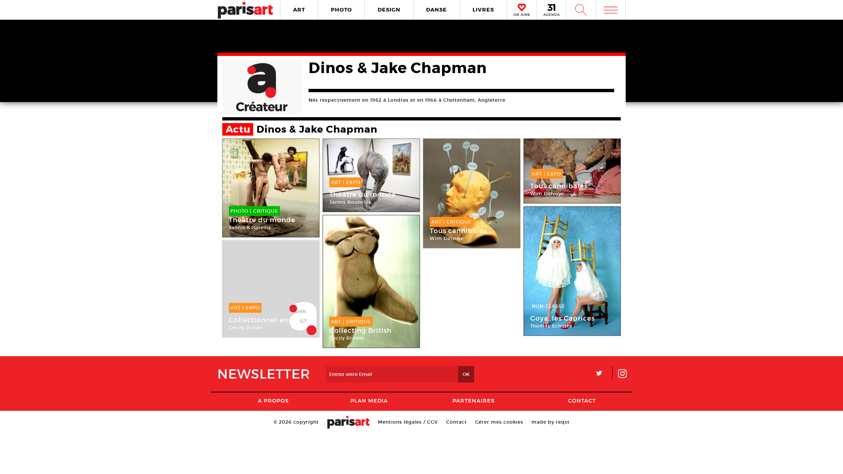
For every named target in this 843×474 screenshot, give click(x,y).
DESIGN (389, 9)
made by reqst (550, 422)
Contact (582, 400)
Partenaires (473, 400)
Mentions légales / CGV (408, 422)
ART (299, 9)
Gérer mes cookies (499, 422)
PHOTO (341, 9)
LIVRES (483, 9)
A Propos (273, 400)
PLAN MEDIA (369, 400)
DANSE (436, 9)
